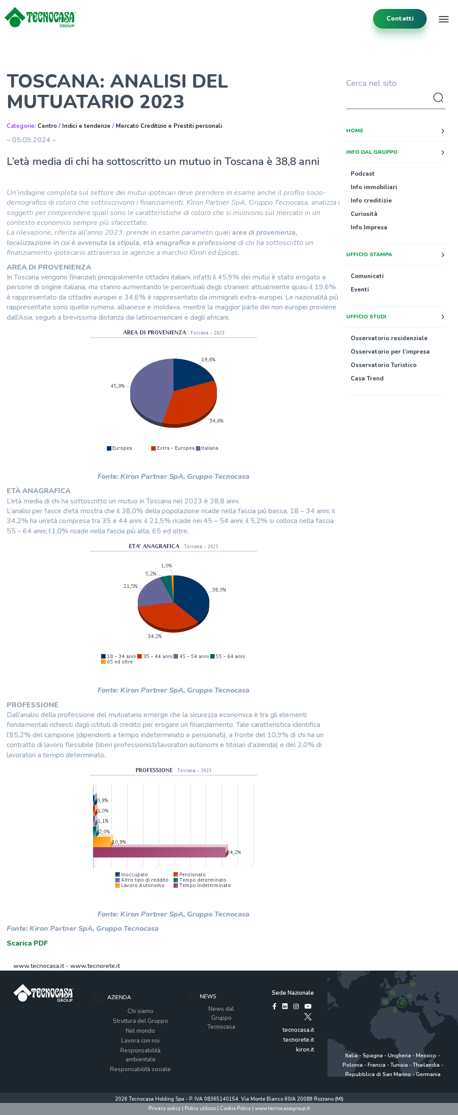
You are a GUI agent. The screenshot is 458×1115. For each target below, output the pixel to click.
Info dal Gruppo (372, 152)
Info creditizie (371, 201)
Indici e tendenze (86, 126)
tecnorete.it (299, 1040)
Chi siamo (140, 1011)
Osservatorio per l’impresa (390, 352)
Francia (377, 1065)
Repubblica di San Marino (378, 1074)
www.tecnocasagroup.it (282, 1108)
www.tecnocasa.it (38, 966)
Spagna (373, 1055)
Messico (426, 1055)
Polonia (353, 1065)
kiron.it (305, 1050)
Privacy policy (164, 1108)
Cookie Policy (235, 1108)
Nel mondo (140, 1031)
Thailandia (426, 1065)
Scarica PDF (27, 943)
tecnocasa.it (298, 1030)
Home (354, 130)
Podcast (363, 174)
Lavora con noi (140, 1041)
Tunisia (399, 1065)
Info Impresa (369, 228)
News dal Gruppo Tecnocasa (221, 1018)
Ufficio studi (366, 316)
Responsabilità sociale (140, 1069)
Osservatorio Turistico (383, 365)
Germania (428, 1074)
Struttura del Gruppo (140, 1021)
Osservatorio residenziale (389, 338)
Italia (351, 1055)
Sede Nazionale (293, 993)
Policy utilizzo (200, 1108)
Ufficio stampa (369, 254)
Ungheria (399, 1055)
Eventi (360, 290)
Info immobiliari (374, 187)
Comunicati (367, 276)
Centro (47, 126)
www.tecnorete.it (95, 966)
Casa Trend (367, 379)
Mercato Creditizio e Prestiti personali (169, 126)
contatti (400, 18)
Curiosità (364, 214)
